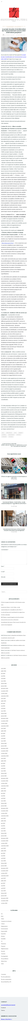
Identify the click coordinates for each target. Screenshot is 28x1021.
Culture (3, 923)
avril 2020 (3, 858)
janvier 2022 (4, 805)
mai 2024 (3, 736)
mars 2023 (3, 770)
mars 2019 (3, 890)
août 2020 (3, 848)
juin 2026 (3, 673)
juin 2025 (3, 703)
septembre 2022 (5, 785)
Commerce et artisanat (6, 921)
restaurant (4, 436)
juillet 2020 (3, 850)
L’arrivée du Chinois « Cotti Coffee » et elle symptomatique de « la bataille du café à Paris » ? (14, 503)
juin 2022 (3, 793)
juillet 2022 (3, 790)
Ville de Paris (4, 961)
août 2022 (3, 788)
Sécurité (3, 951)
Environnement (10, 26)
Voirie (2, 963)
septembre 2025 (5, 696)
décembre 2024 (4, 718)
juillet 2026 (3, 671)
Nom (2, 566)
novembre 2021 (4, 810)
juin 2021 (3, 823)
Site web (3, 577)
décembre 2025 (4, 688)
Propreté (3, 946)
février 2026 (4, 683)
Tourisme (3, 953)
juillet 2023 (3, 760)
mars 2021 (3, 830)
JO (1, 941)
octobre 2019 (4, 873)
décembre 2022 (4, 778)
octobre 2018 (4, 903)
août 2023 (3, 758)
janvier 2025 (4, 716)
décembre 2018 (4, 898)
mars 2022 (3, 800)
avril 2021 (3, 828)
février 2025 (4, 713)
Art (2, 913)
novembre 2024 (4, 721)
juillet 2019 (3, 880)
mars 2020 (3, 860)
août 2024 (3, 728)
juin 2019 (3, 883)
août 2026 (3, 668)
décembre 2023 (4, 748)
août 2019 (3, 878)
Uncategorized (4, 956)
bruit (15, 432)
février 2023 (4, 773)
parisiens (18, 434)
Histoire (3, 936)
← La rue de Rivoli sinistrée (8, 443)
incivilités (4, 434)
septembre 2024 (5, 726)
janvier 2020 (4, 865)
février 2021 (4, 833)
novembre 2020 (4, 840)
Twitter (3, 1010)
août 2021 (3, 818)
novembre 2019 (4, 870)
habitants (20, 432)
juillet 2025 (3, 701)
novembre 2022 (4, 780)
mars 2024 (3, 740)
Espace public (4, 931)
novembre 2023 (4, 750)
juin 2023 (3, 763)
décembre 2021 (4, 808)
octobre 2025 (4, 693)
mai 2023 (3, 765)
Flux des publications (5, 976)
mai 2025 (3, 706)
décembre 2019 (4, 868)
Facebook (3, 1007)
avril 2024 (3, 738)
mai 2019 (3, 885)
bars (3, 432)
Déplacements (4, 926)
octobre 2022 (4, 783)
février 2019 (4, 893)
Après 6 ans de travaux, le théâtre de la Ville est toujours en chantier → (14, 445)
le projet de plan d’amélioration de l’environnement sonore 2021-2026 (13, 57)
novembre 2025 (4, 691)
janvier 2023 (4, 775)
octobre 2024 (4, 723)
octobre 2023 (4, 753)
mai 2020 (3, 855)
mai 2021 (3, 825)
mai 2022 (3, 795)
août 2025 (3, 698)
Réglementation (19, 26)
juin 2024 (3, 733)
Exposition (3, 933)
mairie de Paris (11, 434)
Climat (2, 918)
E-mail (3, 571)
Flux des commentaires (6, 979)
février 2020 (4, 863)
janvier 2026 (4, 686)
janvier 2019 (4, 895)
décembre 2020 (4, 838)
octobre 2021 (4, 813)
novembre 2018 (4, 900)
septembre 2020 (5, 845)
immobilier (3, 938)
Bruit (4, 26)
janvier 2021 (4, 835)
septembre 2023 (5, 755)
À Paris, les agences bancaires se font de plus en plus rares (14, 477)
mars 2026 (3, 681)
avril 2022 (3, 798)
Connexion (3, 974)
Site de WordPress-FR (6, 981)
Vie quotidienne (4, 958)
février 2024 (4, 743)
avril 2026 (3, 678)
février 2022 (4, 803)
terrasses (11, 436)
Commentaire (5, 549)
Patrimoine (3, 943)
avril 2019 (3, 888)
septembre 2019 (5, 875)
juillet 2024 (3, 731)
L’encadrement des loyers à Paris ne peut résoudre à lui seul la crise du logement (14, 529)
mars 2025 (3, 711)
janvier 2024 (4, 745)
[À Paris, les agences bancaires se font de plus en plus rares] (14, 465)
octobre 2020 (4, 843)
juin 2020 (3, 853)
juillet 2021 (3, 820)
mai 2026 (3, 676)
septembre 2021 (5, 815)
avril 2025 (3, 708)
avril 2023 (3, 768)
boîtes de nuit (9, 432)
